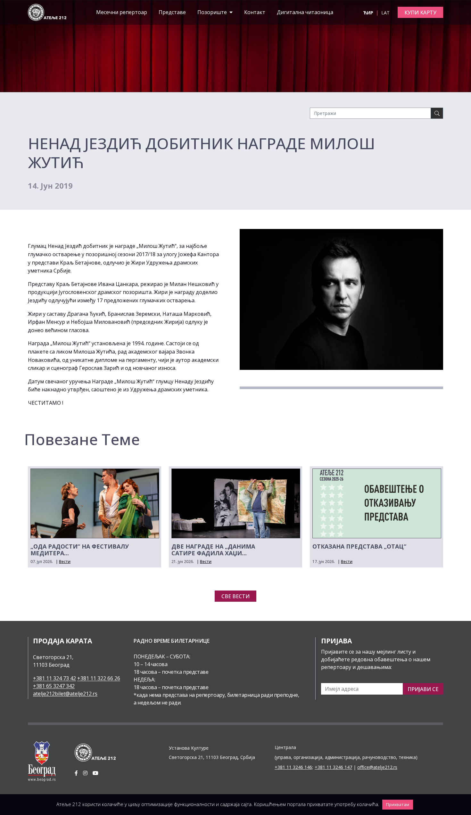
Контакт (254, 12)
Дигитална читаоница (305, 12)
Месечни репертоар (121, 12)
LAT (385, 13)
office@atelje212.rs (377, 767)
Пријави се (423, 689)
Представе (172, 12)
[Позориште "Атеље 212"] (47, 11)
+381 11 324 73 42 (54, 678)
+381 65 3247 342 (54, 685)
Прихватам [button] (397, 804)
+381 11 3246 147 (333, 767)
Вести (64, 561)
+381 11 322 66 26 (98, 678)
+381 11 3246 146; (294, 767)
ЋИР (369, 13)
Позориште (212, 12)
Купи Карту (420, 12)
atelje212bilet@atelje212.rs (65, 693)
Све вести (235, 596)
